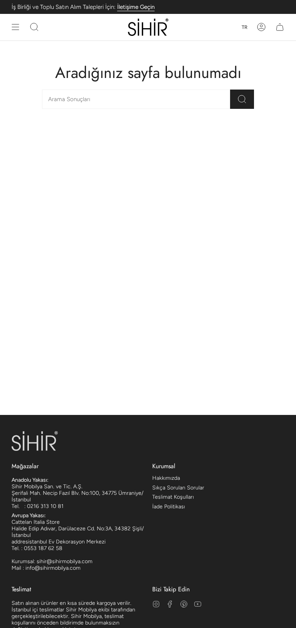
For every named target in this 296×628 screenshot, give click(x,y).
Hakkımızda (166, 478)
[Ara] (242, 99)
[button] (34, 27)
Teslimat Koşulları (173, 497)
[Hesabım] (261, 27)
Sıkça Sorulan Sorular (178, 487)
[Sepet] (279, 27)
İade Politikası (168, 506)
